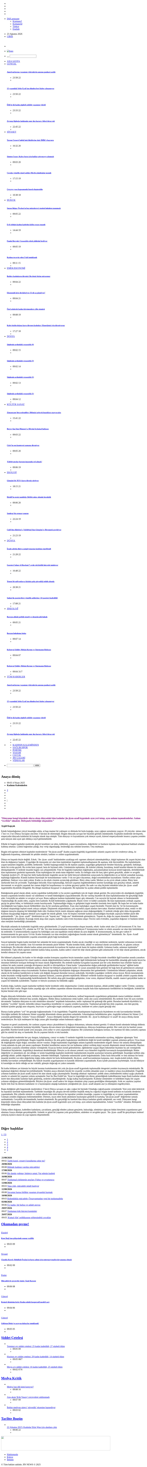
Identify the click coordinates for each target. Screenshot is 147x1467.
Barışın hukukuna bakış (16, 633)
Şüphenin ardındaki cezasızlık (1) (20, 394)
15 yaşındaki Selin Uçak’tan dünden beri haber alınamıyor (30, 88)
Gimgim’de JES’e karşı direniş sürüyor (23, 480)
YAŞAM (17, 752)
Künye (10, 1457)
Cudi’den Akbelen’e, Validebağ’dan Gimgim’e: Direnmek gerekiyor (34, 530)
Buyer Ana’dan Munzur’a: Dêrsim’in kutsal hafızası (28, 429)
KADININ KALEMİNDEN (26, 745)
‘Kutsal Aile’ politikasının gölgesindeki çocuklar (29, 1217)
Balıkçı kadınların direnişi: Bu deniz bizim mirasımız (28, 276)
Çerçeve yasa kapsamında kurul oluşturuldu (25, 189)
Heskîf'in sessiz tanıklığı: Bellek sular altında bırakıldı (29, 497)
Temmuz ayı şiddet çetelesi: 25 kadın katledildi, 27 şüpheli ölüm (36, 1346)
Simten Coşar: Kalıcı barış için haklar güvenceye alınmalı (30, 156)
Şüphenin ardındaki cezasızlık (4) (20, 344)
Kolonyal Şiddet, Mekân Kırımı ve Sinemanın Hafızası (29, 650)
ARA (37, 765)
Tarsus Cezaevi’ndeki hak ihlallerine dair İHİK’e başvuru (30, 140)
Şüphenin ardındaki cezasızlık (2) (20, 377)
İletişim (10, 1459)
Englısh (16, 29)
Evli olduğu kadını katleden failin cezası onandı (26, 224)
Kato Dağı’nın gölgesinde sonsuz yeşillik (17, 1238)
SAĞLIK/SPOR (20, 747)
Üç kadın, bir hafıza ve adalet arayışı (23, 1205)
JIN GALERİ (19, 758)
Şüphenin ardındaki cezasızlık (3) (20, 361)
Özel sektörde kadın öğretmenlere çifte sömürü (26, 309)
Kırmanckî (17, 24)
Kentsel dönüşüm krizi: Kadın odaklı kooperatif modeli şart (25, 1302)
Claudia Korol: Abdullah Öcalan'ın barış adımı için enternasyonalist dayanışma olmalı (36, 1260)
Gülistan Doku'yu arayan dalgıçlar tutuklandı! (20, 1323)
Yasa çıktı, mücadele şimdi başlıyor (23, 1186)
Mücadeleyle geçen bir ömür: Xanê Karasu (18, 1281)
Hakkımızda (12, 1454)
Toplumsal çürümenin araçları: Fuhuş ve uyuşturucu (30, 1179)
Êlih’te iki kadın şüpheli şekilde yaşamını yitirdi (26, 105)
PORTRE (17, 750)
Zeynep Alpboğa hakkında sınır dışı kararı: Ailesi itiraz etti (31, 121)
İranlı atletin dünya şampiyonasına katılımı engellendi (29, 549)
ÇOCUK (17, 755)
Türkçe (16, 26)
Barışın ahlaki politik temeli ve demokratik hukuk (27, 617)
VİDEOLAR (19, 760)
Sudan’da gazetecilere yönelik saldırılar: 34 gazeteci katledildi (32, 598)
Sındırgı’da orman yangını (18, 513)
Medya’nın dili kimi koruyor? (20, 1387)
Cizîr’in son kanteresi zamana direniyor (23, 445)
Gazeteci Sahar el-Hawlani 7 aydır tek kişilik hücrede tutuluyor (32, 565)
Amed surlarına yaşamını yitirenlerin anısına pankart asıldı (31, 72)
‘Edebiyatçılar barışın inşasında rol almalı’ (24, 462)
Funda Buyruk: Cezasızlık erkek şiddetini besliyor (27, 241)
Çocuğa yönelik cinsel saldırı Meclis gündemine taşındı (29, 173)
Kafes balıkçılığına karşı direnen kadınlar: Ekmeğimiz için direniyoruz (36, 325)
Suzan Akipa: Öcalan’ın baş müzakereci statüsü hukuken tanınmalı (34, 208)
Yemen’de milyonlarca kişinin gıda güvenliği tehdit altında (30, 581)
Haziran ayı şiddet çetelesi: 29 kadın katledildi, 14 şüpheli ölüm (35, 1356)
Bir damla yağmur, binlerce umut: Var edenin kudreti (31, 1173)
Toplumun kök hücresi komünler (22, 1211)
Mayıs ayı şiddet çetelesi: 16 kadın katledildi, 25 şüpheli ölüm (34, 1367)
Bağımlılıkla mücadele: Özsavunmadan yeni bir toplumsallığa (35, 1198)
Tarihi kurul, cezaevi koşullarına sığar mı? (26, 1161)
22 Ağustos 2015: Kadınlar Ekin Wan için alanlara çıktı (32, 1427)
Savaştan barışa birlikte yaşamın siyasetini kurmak (30, 1192)
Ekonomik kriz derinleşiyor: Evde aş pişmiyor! (26, 293)
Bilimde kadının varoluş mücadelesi (23, 1167)
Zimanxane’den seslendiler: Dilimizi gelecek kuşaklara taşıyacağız (34, 412)
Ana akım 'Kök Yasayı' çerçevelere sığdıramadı (28, 1397)
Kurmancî (17, 21)
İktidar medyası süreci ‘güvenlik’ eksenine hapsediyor (31, 1407)
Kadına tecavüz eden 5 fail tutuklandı (22, 257)
